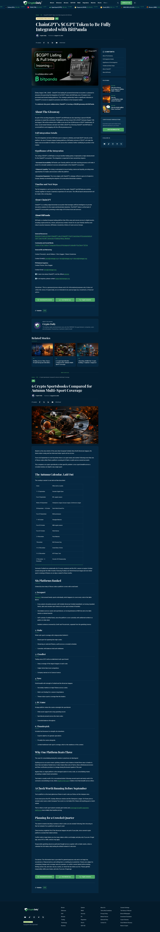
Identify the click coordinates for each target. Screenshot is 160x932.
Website (37, 236)
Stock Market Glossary (126, 922)
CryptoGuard (76, 236)
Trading (63, 919)
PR (41, 15)
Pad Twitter (44, 245)
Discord (59, 245)
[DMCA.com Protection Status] (28, 922)
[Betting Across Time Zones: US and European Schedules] (42, 349)
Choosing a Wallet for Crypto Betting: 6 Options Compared (87, 361)
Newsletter (126, 2)
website (66, 274)
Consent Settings (124, 907)
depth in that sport (63, 781)
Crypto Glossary (124, 919)
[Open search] (118, 3)
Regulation (86, 2)
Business (63, 925)
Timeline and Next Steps (109, 65)
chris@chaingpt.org (66, 258)
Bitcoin (52, 2)
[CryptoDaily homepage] (32, 2)
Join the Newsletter (113, 129)
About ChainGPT (107, 69)
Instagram (66, 245)
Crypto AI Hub (46, 236)
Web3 (78, 2)
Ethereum (59, 2)
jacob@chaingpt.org (51, 258)
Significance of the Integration (110, 62)
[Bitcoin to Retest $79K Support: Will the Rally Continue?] (106, 89)
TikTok (85, 245)
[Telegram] (117, 144)
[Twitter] (121, 144)
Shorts (100, 2)
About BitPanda (107, 72)
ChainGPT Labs (56, 236)
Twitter (37, 245)
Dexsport (38, 597)
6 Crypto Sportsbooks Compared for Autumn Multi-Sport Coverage (65, 362)
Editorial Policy (104, 919)
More (105, 2)
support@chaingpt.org (62, 278)
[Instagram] (113, 144)
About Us (103, 907)
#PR (45, 310)
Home (37, 15)
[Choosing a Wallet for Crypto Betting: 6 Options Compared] (87, 349)
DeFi (62, 913)
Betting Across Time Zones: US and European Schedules (41, 361)
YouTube (79, 245)
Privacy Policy (104, 913)
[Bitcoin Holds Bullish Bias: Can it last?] (106, 109)
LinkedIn (73, 245)
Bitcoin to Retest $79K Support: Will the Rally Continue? (117, 89)
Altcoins (66, 2)
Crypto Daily (49, 324)
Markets (93, 2)
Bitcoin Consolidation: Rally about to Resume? (117, 99)
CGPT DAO (38, 238)
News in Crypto (124, 925)
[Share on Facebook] (44, 43)
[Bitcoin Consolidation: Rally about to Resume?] (106, 99)
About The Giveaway (108, 55)
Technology (64, 922)
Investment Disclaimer (126, 916)
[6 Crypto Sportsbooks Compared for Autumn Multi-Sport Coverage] (65, 349)
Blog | (63, 238)
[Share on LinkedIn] (52, 43)
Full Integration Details (108, 59)
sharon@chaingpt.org (80, 258)
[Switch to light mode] (135, 3)
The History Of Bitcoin (125, 910)
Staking (57, 238)
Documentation (87, 236)
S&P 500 (72, 2)
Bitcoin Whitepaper (125, 913)
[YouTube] (104, 144)
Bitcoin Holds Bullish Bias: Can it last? (117, 108)
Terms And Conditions (106, 910)
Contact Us (103, 922)
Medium (67, 238)
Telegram (52, 245)
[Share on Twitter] (48, 43)
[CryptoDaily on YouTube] (56, 43)
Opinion (83, 907)
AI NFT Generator (48, 238)
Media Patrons (104, 916)
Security (83, 913)
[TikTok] (108, 144)
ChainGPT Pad (66, 236)
